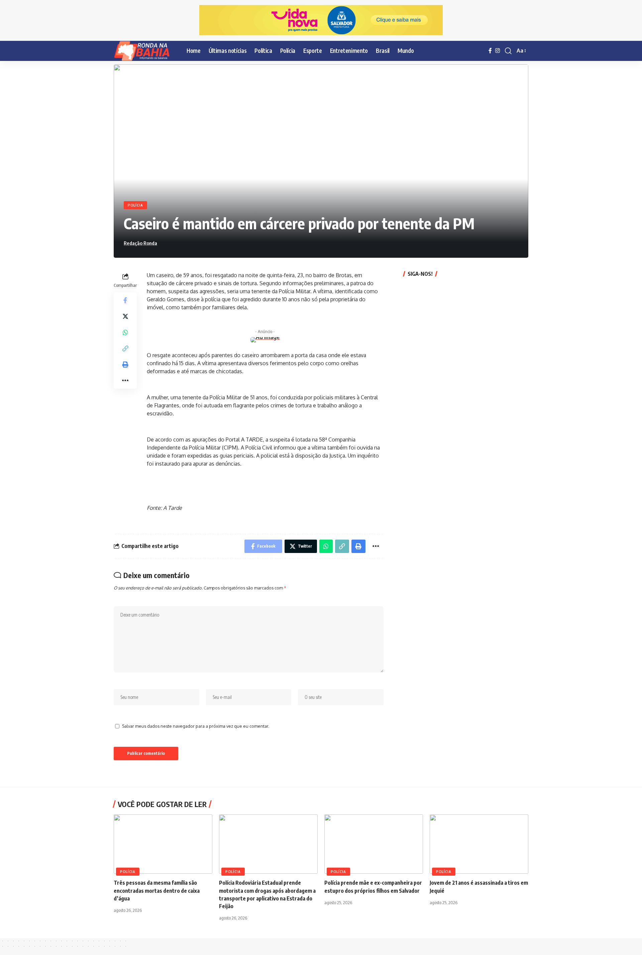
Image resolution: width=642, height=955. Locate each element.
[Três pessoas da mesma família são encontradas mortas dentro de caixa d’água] (163, 844)
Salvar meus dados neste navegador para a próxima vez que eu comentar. (195, 726)
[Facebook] (490, 50)
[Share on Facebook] (125, 300)
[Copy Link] (125, 348)
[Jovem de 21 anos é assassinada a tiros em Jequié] (479, 844)
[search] (508, 51)
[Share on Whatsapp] (125, 332)
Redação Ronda (140, 243)
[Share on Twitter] (125, 316)
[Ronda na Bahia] (145, 51)
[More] (125, 380)
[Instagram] (498, 50)
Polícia (135, 205)
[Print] (125, 364)
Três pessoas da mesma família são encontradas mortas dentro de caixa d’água (157, 890)
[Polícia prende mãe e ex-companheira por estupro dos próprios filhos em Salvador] (373, 844)
